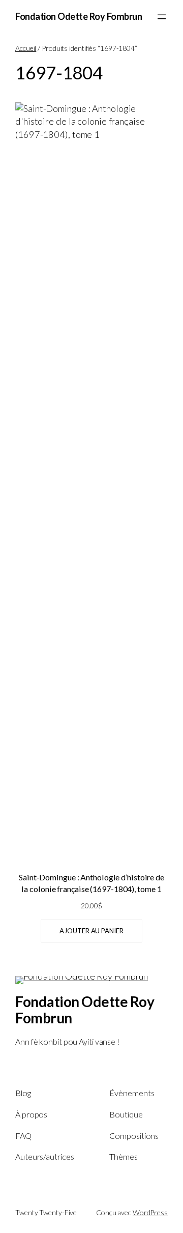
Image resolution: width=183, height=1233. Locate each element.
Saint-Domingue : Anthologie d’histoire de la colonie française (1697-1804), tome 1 (91, 883)
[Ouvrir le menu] (162, 17)
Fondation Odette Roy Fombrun (78, 16)
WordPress (150, 1212)
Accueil (25, 48)
